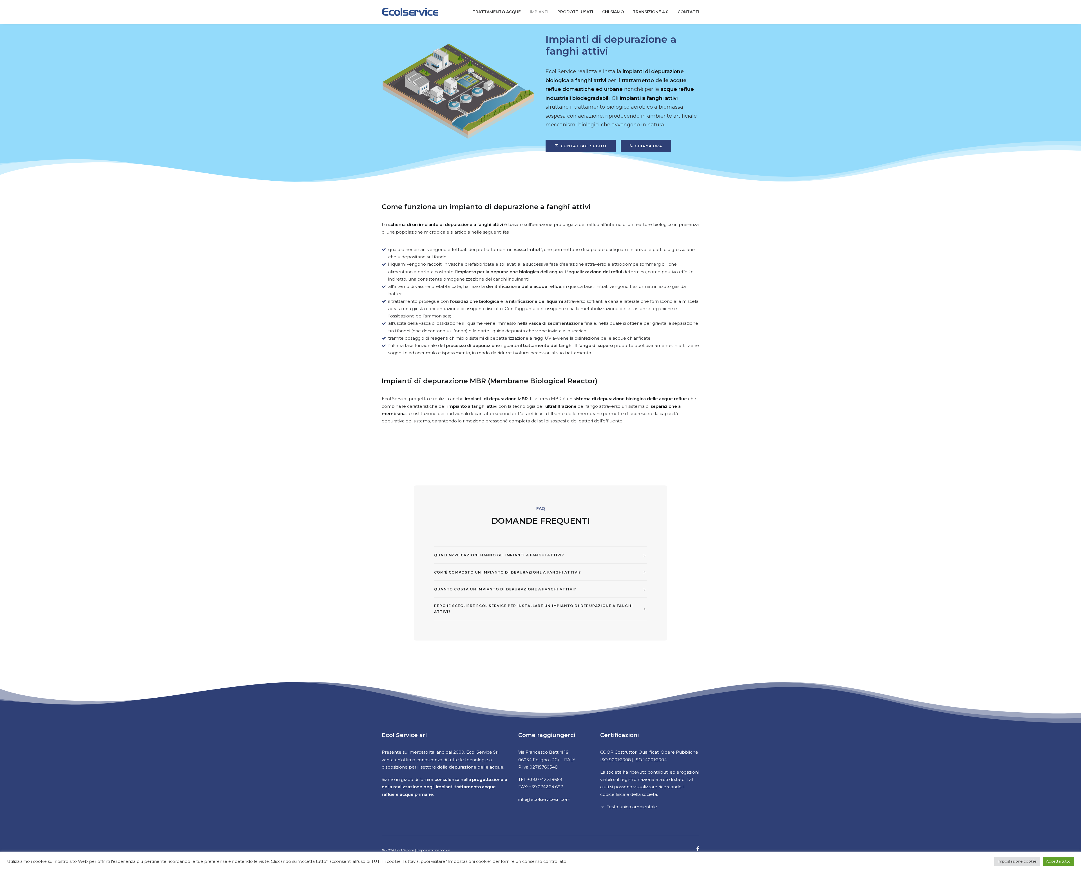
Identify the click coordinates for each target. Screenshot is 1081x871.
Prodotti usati (575, 11)
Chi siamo (613, 11)
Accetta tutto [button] (1058, 861)
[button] (697, 849)
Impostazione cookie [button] (1017, 861)
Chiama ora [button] (648, 146)
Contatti (688, 11)
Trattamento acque (497, 11)
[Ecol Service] (410, 12)
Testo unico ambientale (632, 806)
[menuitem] (499, 12)
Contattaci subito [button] (583, 146)
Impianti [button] (539, 11)
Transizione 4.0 (651, 11)
